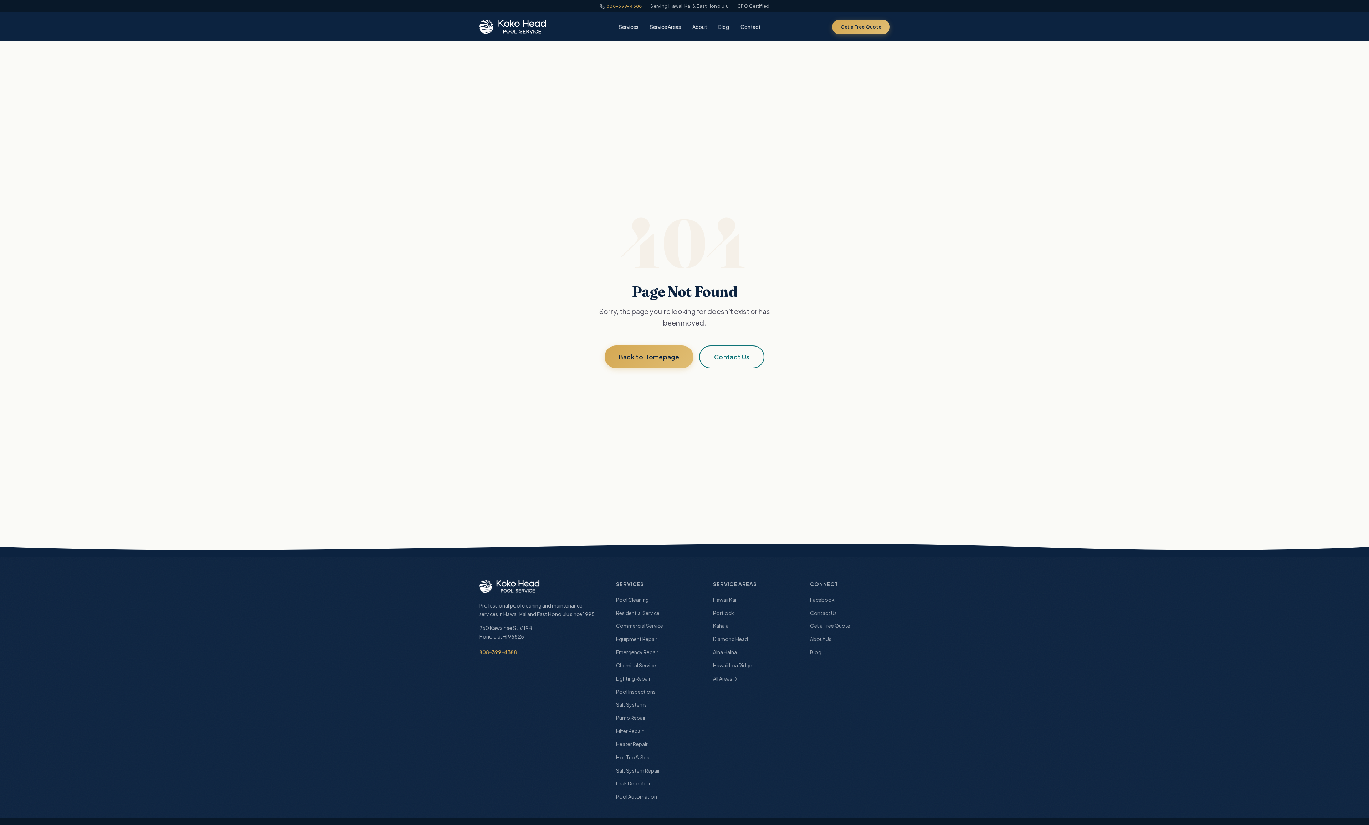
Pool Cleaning (632, 599)
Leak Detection (634, 783)
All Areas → (725, 678)
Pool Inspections (636, 691)
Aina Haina (725, 652)
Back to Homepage (649, 357)
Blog (723, 27)
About (699, 27)
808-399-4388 (624, 6)
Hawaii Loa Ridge (732, 665)
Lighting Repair (633, 678)
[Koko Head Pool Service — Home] (513, 27)
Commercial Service (639, 625)
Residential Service (638, 613)
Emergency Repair (637, 652)
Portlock (723, 613)
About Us (820, 639)
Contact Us (731, 357)
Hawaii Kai (724, 599)
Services (629, 27)
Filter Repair (630, 731)
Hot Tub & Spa (633, 757)
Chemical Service (636, 665)
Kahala (721, 625)
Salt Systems (631, 704)
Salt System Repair (638, 770)
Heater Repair (632, 744)
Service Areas (665, 27)
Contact (750, 27)
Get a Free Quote (861, 27)
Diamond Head (730, 639)
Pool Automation (636, 796)
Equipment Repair (636, 639)
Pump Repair (631, 717)
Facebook (822, 599)
